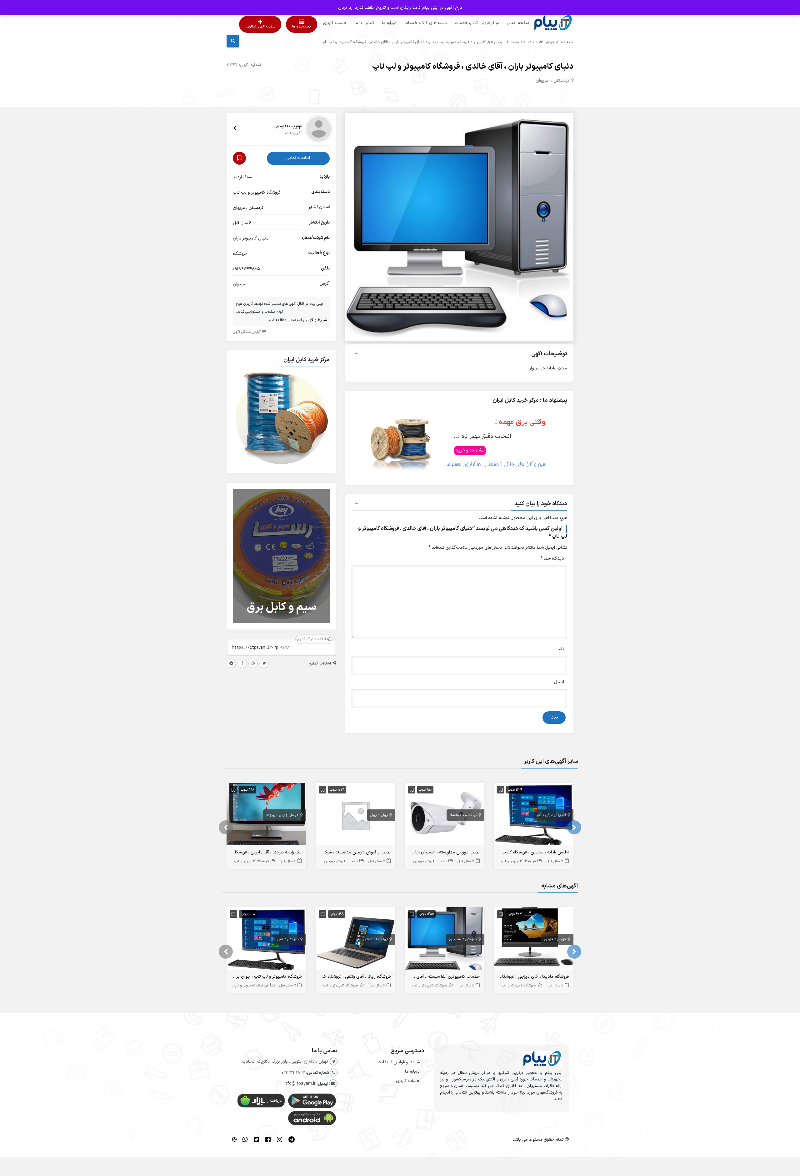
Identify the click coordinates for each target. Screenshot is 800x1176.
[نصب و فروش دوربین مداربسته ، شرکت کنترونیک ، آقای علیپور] (355, 815)
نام (561, 649)
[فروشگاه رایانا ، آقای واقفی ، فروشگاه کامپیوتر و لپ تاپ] (355, 939)
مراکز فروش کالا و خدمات (465, 23)
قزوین (561, 939)
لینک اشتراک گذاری (312, 639)
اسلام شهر (370, 939)
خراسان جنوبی (289, 815)
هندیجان (455, 939)
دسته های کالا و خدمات (413, 23)
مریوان (542, 80)
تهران (384, 815)
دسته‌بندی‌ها (283, 26)
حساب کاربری (323, 23)
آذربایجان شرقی (555, 815)
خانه (570, 42)
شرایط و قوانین (315, 320)
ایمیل (559, 682)
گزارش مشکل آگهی (247, 332)
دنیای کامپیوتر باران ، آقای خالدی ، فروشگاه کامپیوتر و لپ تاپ (472, 67)
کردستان (561, 80)
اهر (539, 815)
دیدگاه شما (552, 558)
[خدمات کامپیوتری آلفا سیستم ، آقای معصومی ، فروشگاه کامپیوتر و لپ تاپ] (444, 939)
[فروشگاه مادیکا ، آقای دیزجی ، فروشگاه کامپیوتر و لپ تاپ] (533, 939)
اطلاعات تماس (298, 158)
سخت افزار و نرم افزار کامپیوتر (496, 42)
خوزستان (471, 939)
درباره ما (377, 23)
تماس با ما (352, 23)
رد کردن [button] (345, 7)
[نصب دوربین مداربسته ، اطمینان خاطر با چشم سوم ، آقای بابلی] (444, 815)
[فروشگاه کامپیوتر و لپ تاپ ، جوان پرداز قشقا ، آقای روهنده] (266, 939)
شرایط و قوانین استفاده (399, 1062)
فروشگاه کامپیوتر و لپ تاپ (448, 42)
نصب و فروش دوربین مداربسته (422, 861)
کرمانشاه (471, 815)
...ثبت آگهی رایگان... (255, 26)
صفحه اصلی (506, 23)
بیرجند (270, 815)
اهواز (280, 939)
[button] (459, 355)
